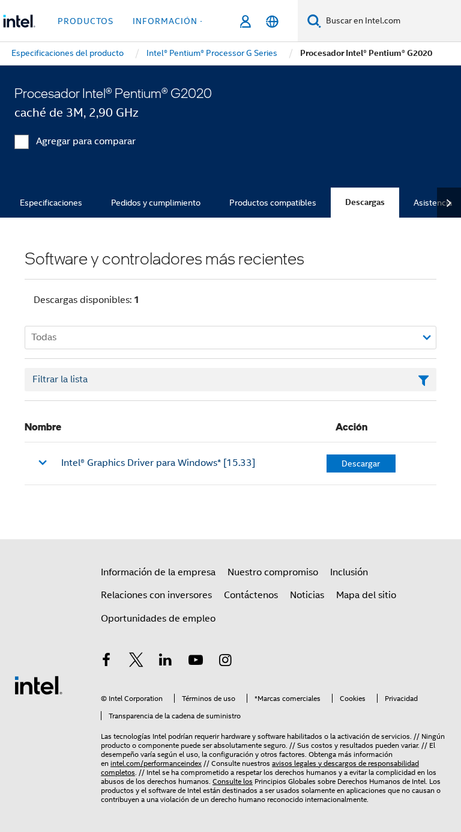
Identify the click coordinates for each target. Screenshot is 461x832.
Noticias (307, 595)
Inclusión (349, 572)
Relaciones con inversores (156, 595)
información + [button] (169, 21)
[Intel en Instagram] (225, 662)
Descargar (361, 463)
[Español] (272, 21)
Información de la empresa (158, 572)
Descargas (365, 202)
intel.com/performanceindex (156, 763)
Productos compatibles (272, 202)
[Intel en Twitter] (136, 662)
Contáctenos (251, 595)
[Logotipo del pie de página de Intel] (38, 685)
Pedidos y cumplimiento (155, 202)
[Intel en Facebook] (106, 662)
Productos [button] (85, 21)
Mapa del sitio (366, 595)
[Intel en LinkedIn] (165, 662)
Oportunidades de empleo (158, 619)
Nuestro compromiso (272, 572)
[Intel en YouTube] (195, 662)
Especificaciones (51, 202)
